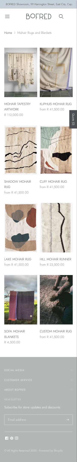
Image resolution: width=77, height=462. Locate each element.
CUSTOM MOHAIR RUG (56, 331)
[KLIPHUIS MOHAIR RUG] (56, 72)
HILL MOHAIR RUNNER (55, 259)
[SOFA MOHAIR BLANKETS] (20, 299)
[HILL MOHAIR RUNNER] (56, 227)
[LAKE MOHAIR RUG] (20, 227)
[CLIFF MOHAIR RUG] (56, 150)
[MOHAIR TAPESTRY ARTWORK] (20, 72)
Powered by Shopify (51, 451)
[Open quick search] (61, 16)
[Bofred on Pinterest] (11, 438)
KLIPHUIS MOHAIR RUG (56, 104)
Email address (16, 415)
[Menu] (7, 16)
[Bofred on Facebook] (6, 438)
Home (8, 32)
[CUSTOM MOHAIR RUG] (56, 299)
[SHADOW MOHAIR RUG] (20, 150)
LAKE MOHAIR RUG (17, 259)
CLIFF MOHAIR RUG (53, 181)
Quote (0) (73, 119)
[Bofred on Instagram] (16, 438)
